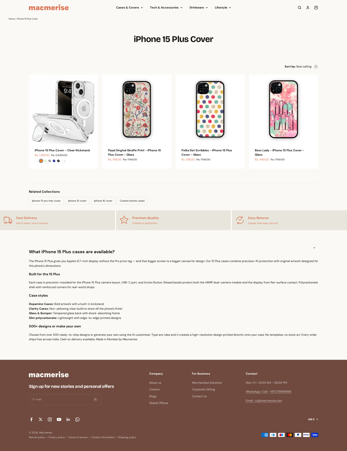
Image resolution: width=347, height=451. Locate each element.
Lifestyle (221, 7)
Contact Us (199, 396)
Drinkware (197, 7)
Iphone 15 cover (77, 200)
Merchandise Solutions (207, 383)
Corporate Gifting (203, 389)
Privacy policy (57, 437)
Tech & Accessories (164, 7)
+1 (64, 161)
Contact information (103, 437)
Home (12, 18)
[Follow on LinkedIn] (68, 419)
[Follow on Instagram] (49, 419)
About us (155, 383)
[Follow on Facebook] (31, 419)
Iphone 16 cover (103, 200)
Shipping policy (127, 437)
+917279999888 (280, 391)
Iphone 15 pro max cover (46, 200)
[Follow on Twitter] (40, 419)
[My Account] (308, 8)
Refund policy (37, 437)
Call (264, 391)
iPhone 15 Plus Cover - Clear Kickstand (62, 150)
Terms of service (78, 437)
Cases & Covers (127, 7)
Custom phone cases (132, 200)
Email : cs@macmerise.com (264, 400)
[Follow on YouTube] (59, 419)
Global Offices (158, 403)
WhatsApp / (254, 391)
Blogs (153, 396)
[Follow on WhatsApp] (77, 419)
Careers (154, 389)
